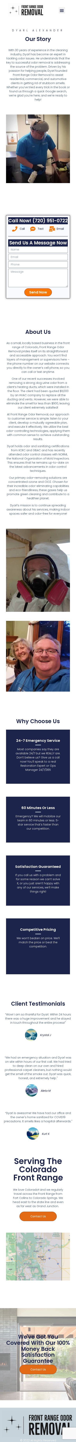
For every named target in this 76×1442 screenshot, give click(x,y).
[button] (62, 10)
